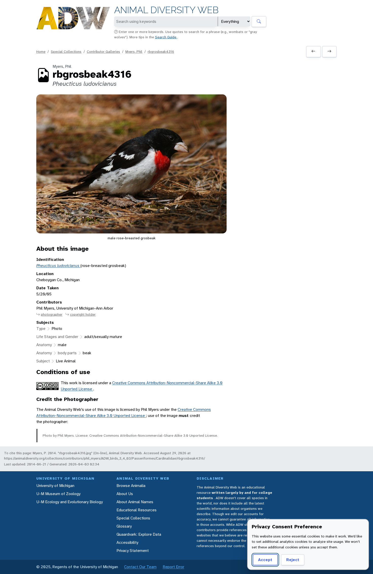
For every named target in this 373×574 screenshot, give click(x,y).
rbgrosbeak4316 (161, 51)
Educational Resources (136, 510)
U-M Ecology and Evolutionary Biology (69, 501)
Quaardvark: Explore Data (138, 534)
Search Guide (166, 37)
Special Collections (66, 51)
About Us (124, 493)
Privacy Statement (132, 550)
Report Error (173, 566)
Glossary (124, 526)
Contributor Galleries (103, 51)
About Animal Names (134, 501)
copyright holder (83, 314)
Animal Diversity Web (166, 10)
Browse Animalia (130, 485)
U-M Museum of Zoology (58, 493)
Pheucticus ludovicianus (58, 265)
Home (40, 51)
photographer (51, 314)
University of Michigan (55, 485)
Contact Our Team (140, 566)
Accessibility (127, 542)
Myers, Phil (133, 51)
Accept (265, 559)
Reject (292, 559)
